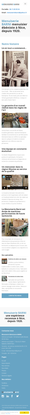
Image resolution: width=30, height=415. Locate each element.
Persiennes (5, 385)
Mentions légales (7, 376)
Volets (3, 388)
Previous (3, 121)
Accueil (4, 361)
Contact (4, 373)
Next (27, 121)
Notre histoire (6, 363)
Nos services (5, 366)
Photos (4, 371)
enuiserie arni (10, 4)
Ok (24, 412)
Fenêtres (4, 383)
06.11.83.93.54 (15, 9)
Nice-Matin (5, 368)
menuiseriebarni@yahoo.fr (17, 13)
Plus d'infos (8, 413)
